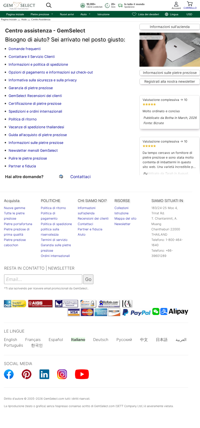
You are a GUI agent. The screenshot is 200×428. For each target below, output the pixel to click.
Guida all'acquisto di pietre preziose (38, 135)
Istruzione (103, 14)
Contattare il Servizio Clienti (32, 57)
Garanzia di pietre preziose (31, 88)
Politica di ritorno (23, 119)
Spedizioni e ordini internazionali (35, 111)
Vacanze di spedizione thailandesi (36, 127)
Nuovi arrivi (67, 14)
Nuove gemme (14, 208)
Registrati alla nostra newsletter (169, 81)
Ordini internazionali (55, 256)
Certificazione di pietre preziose (35, 103)
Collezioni (121, 208)
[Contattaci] (61, 177)
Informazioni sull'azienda (170, 27)
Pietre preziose (42, 14)
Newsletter (122, 224)
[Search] (49, 5)
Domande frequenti (25, 49)
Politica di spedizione (56, 224)
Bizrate (159, 123)
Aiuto (85, 14)
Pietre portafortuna (18, 224)
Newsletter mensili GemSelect (33, 150)
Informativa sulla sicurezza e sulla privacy (43, 80)
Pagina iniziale (15, 14)
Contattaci (80, 176)
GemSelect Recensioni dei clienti (35, 96)
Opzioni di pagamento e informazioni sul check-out (51, 72)
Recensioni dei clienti (93, 218)
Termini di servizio (54, 240)
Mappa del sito (125, 218)
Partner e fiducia (22, 166)
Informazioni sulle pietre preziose (36, 143)
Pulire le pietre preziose (28, 158)
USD (189, 14)
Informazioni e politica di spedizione (38, 64)
